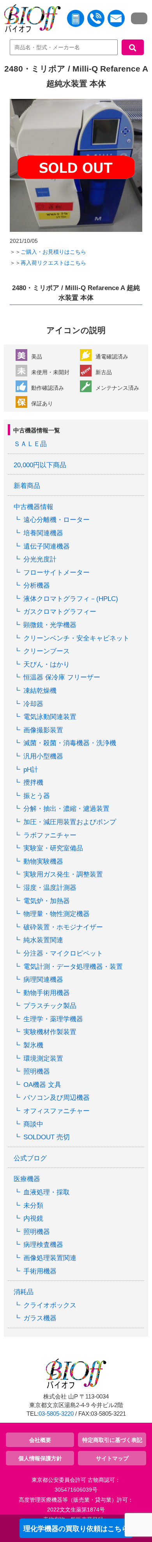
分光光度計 (40, 559)
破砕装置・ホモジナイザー (63, 927)
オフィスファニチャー (56, 1111)
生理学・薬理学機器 (53, 1019)
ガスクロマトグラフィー (59, 611)
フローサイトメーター (56, 572)
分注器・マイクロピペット (63, 953)
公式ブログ (30, 1158)
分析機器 (36, 585)
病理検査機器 (43, 1244)
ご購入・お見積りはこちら (53, 252)
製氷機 (33, 1045)
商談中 (33, 1124)
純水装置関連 (43, 940)
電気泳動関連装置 (49, 717)
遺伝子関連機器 (46, 546)
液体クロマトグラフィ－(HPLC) (70, 598)
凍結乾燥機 (40, 690)
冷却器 (33, 704)
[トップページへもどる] (30, 20)
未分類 (33, 1205)
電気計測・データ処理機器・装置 (73, 966)
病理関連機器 (43, 979)
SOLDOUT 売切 (46, 1137)
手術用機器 (40, 1271)
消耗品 (24, 1292)
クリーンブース (46, 651)
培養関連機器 (43, 533)
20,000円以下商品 (40, 465)
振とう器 (36, 796)
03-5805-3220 (56, 1414)
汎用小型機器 (43, 756)
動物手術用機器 (46, 993)
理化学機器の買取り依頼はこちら (76, 1529)
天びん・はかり (46, 664)
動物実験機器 (43, 861)
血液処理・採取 (46, 1192)
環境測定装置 (43, 1058)
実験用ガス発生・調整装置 (63, 874)
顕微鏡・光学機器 (49, 625)
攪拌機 (33, 782)
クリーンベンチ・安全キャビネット (76, 638)
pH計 (30, 769)
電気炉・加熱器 (46, 901)
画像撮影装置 (43, 730)
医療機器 (27, 1179)
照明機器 (36, 1071)
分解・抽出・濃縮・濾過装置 (66, 808)
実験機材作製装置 (49, 1032)
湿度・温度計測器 (49, 887)
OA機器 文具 (42, 1084)
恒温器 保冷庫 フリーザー (61, 677)
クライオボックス (49, 1305)
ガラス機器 (40, 1318)
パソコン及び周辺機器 (56, 1097)
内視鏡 (33, 1218)
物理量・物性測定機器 (56, 914)
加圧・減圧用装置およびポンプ (69, 822)
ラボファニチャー (49, 835)
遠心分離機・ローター (56, 520)
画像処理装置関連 (49, 1258)
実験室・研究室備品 (53, 848)
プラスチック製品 (49, 1005)
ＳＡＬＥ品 (30, 444)
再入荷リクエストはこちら (53, 263)
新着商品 (27, 485)
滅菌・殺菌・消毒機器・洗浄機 (69, 743)
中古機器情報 (33, 507)
